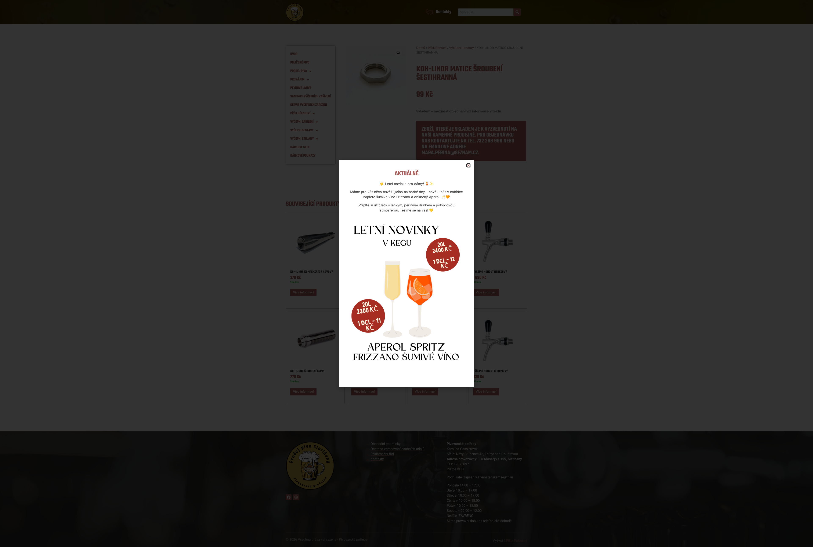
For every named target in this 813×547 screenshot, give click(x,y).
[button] (468, 165)
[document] (406, 273)
